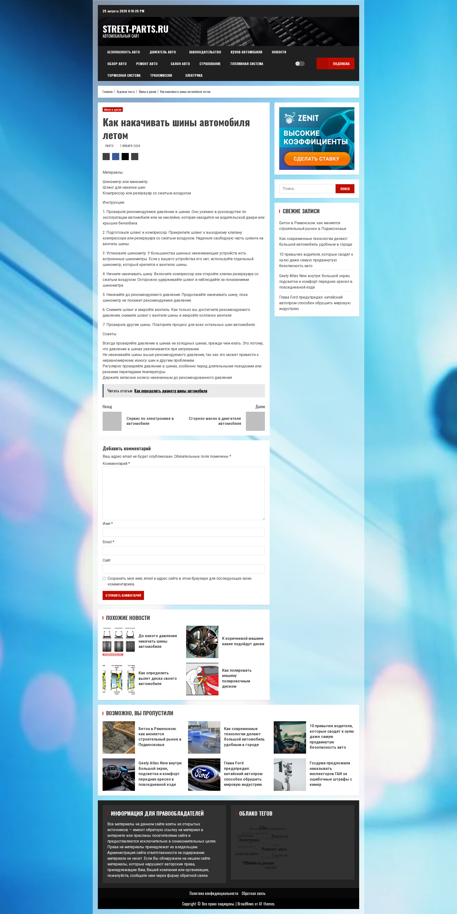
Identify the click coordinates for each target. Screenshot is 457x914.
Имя (108, 523)
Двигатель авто (162, 51)
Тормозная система (124, 75)
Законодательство (205, 51)
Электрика (194, 75)
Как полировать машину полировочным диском (202, 679)
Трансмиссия (161, 75)
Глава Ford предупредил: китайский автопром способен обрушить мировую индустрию (315, 303)
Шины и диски (112, 109)
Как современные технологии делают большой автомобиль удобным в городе (204, 737)
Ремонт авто (147, 63)
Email (108, 542)
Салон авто (180, 63)
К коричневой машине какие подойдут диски (202, 642)
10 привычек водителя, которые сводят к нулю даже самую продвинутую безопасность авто (316, 260)
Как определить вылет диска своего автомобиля (119, 679)
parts (109, 146)
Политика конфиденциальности (213, 893)
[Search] (309, 63)
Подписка (341, 63)
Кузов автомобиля (246, 51)
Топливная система (246, 63)
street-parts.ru (136, 28)
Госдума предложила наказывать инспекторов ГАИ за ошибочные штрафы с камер (290, 774)
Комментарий (116, 464)
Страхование (210, 63)
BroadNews (246, 904)
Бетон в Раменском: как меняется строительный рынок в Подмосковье (119, 737)
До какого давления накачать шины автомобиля (119, 642)
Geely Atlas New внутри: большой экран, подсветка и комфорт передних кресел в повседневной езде (316, 281)
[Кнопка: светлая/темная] (300, 63)
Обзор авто (117, 63)
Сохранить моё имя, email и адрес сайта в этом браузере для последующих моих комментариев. (180, 581)
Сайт (107, 560)
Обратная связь (253, 893)
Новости (279, 51)
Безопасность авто (123, 51)
